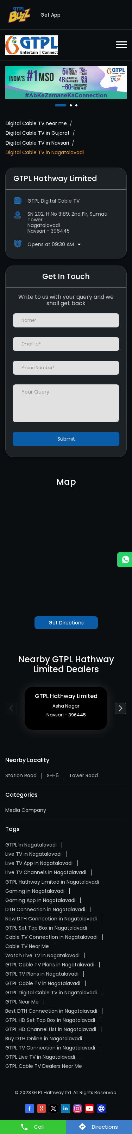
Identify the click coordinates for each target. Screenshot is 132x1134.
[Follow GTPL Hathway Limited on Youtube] (90, 1109)
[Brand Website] (102, 1109)
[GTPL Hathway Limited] (31, 45)
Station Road (21, 775)
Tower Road (83, 775)
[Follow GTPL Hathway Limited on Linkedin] (66, 1109)
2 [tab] (71, 105)
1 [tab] (56, 105)
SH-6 (53, 775)
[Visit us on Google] (42, 1109)
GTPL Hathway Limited (66, 696)
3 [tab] (77, 105)
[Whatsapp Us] (124, 559)
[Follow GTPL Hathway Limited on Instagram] (78, 1109)
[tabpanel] (66, 82)
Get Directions (66, 622)
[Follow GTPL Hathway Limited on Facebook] (30, 1109)
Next (120, 708)
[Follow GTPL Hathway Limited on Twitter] (54, 1109)
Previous (11, 708)
